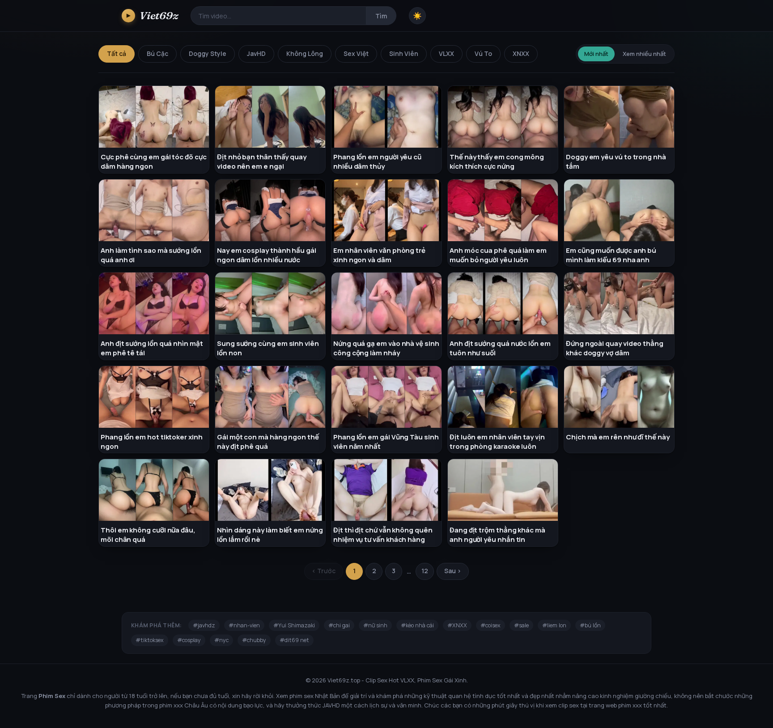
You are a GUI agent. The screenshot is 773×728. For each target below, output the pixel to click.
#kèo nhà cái (417, 625)
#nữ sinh (375, 625)
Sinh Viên (403, 53)
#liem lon (554, 625)
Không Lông (304, 53)
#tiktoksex (150, 640)
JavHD (256, 53)
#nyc (221, 640)
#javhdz (204, 625)
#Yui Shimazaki (294, 625)
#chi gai (339, 625)
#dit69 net (294, 640)
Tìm (381, 16)
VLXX (446, 53)
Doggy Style (207, 53)
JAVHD (331, 705)
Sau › (452, 570)
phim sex (301, 696)
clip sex (568, 705)
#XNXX (457, 625)
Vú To (483, 53)
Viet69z (152, 15)
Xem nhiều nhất (644, 54)
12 (424, 570)
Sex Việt (356, 53)
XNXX (521, 53)
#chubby (254, 640)
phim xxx (171, 705)
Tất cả (116, 53)
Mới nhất (596, 54)
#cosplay (189, 640)
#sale (521, 625)
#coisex (490, 625)
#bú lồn (590, 625)
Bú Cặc (157, 53)
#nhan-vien (244, 625)
